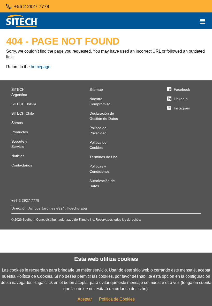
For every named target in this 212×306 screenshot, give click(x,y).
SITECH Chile (22, 113)
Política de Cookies (117, 299)
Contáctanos (21, 165)
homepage (40, 67)
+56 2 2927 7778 (25, 200)
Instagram (182, 108)
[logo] (22, 21)
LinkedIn (181, 99)
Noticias (17, 156)
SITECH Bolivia (23, 104)
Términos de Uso (103, 157)
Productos (19, 132)
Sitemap (96, 89)
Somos (17, 123)
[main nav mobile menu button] (203, 21)
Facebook (182, 89)
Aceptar (85, 299)
